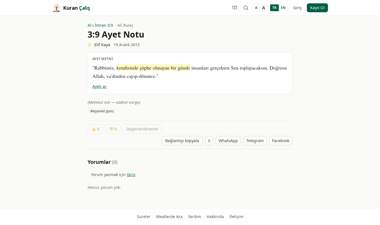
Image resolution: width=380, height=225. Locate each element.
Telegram (255, 140)
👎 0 (113, 129)
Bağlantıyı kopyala (182, 140)
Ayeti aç (99, 86)
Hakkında (215, 216)
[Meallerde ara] (245, 7)
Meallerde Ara (169, 216)
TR (274, 7)
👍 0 (95, 129)
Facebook (280, 140)
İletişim (236, 216)
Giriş (297, 7)
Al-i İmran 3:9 (100, 25)
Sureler (143, 216)
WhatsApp (228, 140)
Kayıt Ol (317, 7)
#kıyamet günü (101, 111)
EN (283, 7)
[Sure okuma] (234, 7)
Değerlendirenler (142, 129)
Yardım (194, 216)
